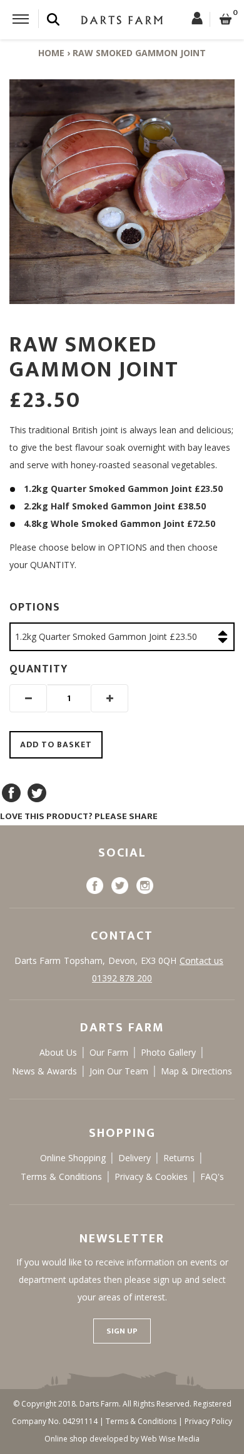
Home (51, 53)
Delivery (134, 1158)
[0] (225, 20)
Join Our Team (118, 1071)
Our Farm (108, 1052)
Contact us (201, 960)
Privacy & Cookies (151, 1176)
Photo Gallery (168, 1052)
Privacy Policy (208, 1421)
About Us (58, 1052)
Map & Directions (196, 1071)
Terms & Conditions (61, 1176)
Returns (179, 1158)
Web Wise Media (170, 1438)
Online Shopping (73, 1158)
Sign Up (122, 1331)
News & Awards (44, 1071)
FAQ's (212, 1176)
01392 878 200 (122, 978)
